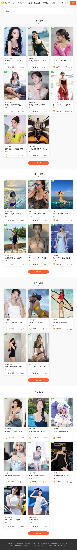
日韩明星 (45, 3)
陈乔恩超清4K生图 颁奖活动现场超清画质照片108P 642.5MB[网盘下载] (62, 258)
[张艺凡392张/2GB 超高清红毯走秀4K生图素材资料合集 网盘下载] (62, 85)
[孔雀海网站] (5, 3)
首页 (14, 3)
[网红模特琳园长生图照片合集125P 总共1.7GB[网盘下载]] (15, 456)
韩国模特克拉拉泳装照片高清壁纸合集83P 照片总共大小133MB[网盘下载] (38, 367)
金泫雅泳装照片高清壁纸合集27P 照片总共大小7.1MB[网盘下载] (62, 322)
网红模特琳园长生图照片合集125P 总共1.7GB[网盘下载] (14, 475)
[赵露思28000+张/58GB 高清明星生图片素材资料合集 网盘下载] (38, 85)
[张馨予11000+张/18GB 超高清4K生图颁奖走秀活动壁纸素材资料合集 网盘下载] (15, 41)
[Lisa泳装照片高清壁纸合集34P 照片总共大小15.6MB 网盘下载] (38, 303)
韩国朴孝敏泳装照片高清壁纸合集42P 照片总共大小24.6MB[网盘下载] (14, 367)
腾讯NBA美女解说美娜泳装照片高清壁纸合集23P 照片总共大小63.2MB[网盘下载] (14, 431)
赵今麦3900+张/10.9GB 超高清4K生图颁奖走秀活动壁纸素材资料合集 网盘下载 (62, 61)
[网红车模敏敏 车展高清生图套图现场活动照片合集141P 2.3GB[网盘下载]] (62, 456)
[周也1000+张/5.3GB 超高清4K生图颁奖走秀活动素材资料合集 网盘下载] (15, 129)
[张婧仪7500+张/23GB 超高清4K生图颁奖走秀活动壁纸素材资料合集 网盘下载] (38, 41)
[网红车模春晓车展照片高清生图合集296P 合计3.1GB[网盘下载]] (15, 500)
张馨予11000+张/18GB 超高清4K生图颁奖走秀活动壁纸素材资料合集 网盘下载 (14, 61)
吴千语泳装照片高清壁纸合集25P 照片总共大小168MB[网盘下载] (14, 258)
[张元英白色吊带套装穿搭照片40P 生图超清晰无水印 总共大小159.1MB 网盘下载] (15, 303)
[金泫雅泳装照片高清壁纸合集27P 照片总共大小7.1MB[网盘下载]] (62, 303)
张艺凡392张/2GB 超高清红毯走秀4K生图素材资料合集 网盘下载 (62, 105)
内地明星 (29, 3)
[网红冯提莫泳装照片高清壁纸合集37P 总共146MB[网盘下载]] (38, 412)
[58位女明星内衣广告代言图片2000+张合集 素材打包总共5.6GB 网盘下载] (15, 85)
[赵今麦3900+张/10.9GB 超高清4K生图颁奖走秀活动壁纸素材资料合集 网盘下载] (62, 41)
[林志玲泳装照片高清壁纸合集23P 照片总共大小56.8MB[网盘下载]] (38, 194)
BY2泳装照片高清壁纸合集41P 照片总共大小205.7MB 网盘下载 (14, 214)
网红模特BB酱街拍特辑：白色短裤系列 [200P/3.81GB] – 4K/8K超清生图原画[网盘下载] (38, 475)
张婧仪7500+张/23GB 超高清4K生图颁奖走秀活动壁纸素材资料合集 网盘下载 (38, 61)
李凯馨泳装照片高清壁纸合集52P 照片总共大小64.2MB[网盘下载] (62, 214)
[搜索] (62, 3)
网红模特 (53, 3)
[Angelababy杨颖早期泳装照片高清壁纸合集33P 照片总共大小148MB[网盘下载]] (38, 238)
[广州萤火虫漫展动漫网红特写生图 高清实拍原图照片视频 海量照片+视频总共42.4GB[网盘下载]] (62, 412)
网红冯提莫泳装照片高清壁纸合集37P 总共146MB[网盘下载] (38, 431)
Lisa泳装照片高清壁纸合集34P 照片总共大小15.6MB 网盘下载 (38, 322)
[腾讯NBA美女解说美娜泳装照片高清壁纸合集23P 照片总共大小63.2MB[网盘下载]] (15, 412)
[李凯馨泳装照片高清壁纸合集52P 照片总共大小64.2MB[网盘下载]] (62, 194)
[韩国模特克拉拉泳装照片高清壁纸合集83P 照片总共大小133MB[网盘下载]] (38, 347)
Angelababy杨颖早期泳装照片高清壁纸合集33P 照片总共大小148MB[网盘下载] (38, 258)
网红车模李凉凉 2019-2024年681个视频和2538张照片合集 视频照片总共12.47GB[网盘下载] (38, 520)
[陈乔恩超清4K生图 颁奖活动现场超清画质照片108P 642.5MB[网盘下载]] (62, 238)
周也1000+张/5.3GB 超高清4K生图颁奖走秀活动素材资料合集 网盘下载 (14, 149)
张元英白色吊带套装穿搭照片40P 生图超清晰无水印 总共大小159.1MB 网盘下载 (14, 322)
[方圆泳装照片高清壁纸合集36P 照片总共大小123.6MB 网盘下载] (38, 129)
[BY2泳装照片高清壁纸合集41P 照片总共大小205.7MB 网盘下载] (15, 194)
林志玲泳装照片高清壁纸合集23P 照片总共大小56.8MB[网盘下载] (38, 214)
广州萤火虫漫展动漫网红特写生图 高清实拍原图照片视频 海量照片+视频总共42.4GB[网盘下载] (62, 431)
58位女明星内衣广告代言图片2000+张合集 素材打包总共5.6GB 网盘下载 (14, 105)
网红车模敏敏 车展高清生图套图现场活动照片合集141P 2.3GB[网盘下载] (62, 475)
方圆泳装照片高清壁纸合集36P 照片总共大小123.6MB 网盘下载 (38, 149)
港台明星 (37, 3)
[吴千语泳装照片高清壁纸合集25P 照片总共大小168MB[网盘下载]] (15, 238)
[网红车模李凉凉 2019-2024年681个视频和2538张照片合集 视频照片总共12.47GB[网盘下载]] (38, 500)
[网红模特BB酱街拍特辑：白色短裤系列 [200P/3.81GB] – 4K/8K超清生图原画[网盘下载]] (38, 456)
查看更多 (38, 163)
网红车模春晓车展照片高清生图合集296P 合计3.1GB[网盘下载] (14, 520)
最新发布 (21, 3)
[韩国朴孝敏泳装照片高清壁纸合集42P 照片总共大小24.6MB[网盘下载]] (15, 347)
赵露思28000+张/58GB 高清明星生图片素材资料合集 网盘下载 (38, 105)
